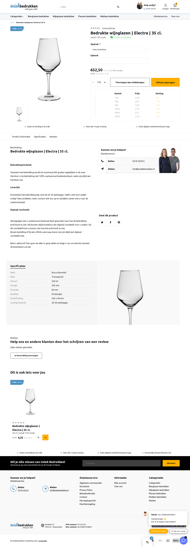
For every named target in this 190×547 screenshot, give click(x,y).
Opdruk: (95, 44)
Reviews (53, 136)
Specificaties (40, 136)
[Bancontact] (168, 541)
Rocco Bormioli (59, 272)
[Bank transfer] (160, 541)
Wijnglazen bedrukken (63, 16)
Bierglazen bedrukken (38, 16)
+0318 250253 (151, 9)
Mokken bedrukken (109, 16)
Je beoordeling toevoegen (26, 356)
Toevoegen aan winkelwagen (129, 82)
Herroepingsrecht (88, 500)
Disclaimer (84, 486)
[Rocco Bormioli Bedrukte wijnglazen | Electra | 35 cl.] (30, 399)
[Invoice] (152, 541)
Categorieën (16, 16)
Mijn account (120, 483)
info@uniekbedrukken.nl (143, 169)
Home (12, 22)
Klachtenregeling (87, 504)
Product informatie (21, 136)
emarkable (43, 541)
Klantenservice (160, 16)
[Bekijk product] (45, 437)
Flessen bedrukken (87, 16)
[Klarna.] (176, 541)
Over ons (175, 16)
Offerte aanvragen (165, 82)
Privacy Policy (86, 490)
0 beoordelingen (108, 28)
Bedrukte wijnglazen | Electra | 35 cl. (30, 22)
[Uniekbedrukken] (24, 7)
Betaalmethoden (87, 493)
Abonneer (171, 463)
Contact (83, 497)
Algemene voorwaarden (91, 483)
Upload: (94, 55)
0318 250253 (138, 161)
